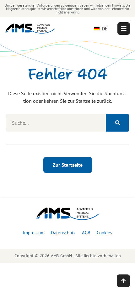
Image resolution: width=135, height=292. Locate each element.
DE (104, 28)
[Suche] (117, 123)
